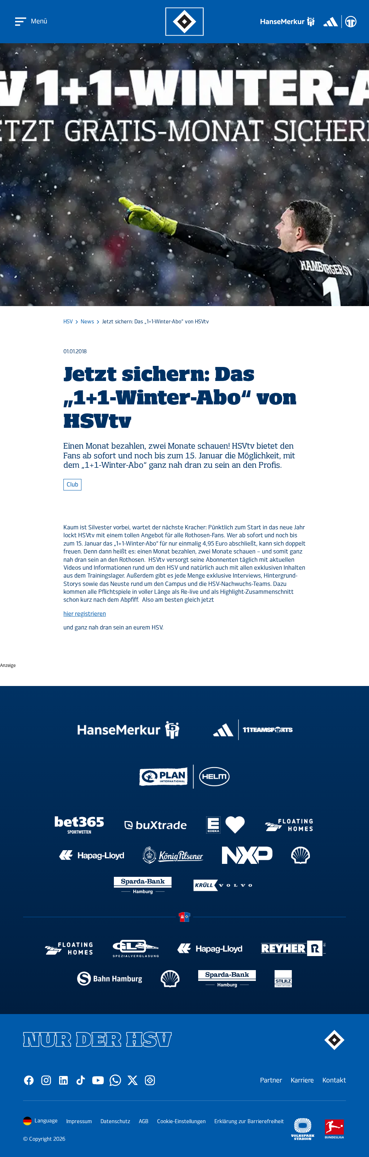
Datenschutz (115, 1121)
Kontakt (334, 1080)
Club (72, 484)
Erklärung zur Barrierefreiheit (249, 1121)
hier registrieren (84, 613)
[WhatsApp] (115, 1080)
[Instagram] (46, 1080)
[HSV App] (150, 1080)
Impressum (79, 1121)
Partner (271, 1080)
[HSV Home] (184, 22)
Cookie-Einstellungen (181, 1121)
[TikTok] (80, 1080)
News (87, 321)
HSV (68, 321)
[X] (132, 1080)
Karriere (302, 1080)
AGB (143, 1121)
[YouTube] (98, 1080)
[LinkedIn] (63, 1080)
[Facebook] (29, 1080)
